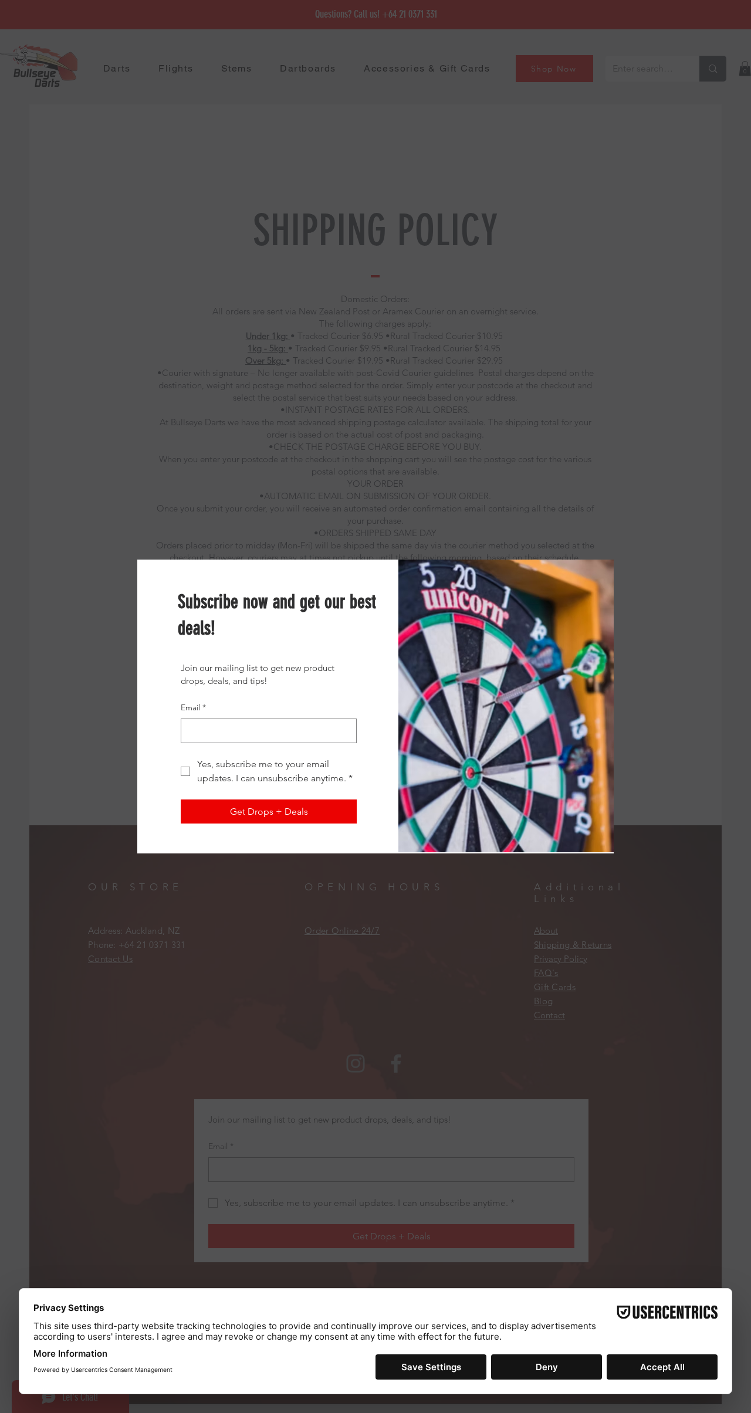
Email (193, 707)
